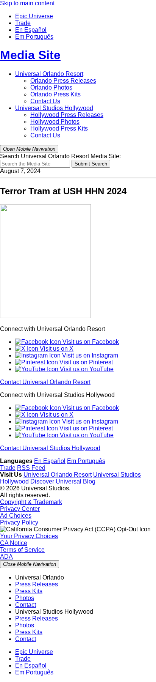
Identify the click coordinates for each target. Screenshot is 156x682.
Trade (23, 23)
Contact (25, 605)
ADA (6, 556)
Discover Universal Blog (62, 481)
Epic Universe (34, 16)
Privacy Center (20, 509)
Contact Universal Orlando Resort (45, 382)
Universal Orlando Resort (49, 74)
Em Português (34, 36)
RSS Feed (31, 468)
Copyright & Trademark (31, 502)
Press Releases (63, 80)
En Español (31, 30)
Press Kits (55, 94)
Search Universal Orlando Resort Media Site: (60, 156)
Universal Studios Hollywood (54, 108)
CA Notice (13, 543)
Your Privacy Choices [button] (29, 536)
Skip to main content (27, 3)
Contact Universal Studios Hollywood (50, 448)
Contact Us (45, 101)
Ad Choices (15, 515)
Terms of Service (22, 550)
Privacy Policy (19, 522)
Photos (51, 87)
